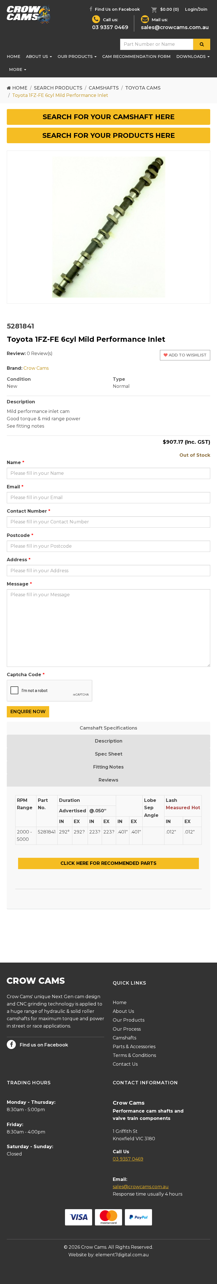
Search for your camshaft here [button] (109, 117)
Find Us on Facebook (117, 9)
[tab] (108, 117)
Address (17, 559)
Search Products (58, 88)
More (16, 69)
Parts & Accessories (134, 1046)
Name (14, 462)
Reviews (108, 780)
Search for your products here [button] (108, 135)
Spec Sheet (108, 754)
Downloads (191, 56)
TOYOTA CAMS (142, 88)
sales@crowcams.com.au (175, 27)
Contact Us (125, 1064)
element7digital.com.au (122, 1254)
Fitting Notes (108, 767)
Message (18, 584)
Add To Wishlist (187, 355)
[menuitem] (164, 9)
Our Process (127, 1029)
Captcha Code (24, 674)
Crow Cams (36, 368)
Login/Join (196, 9)
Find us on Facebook (43, 1045)
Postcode (18, 535)
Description (108, 741)
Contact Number (27, 511)
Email (13, 486)
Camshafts (104, 88)
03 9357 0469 (110, 27)
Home (13, 56)
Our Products (76, 56)
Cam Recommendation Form (136, 56)
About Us (37, 56)
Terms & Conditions (134, 1055)
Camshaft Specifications (108, 728)
